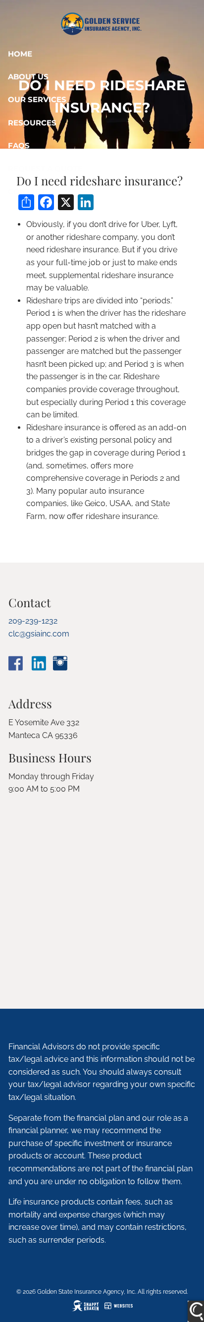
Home (20, 53)
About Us (28, 76)
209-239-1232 (32, 621)
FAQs (19, 145)
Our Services (37, 99)
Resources (32, 122)
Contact (26, 191)
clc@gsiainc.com (38, 633)
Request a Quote (45, 168)
